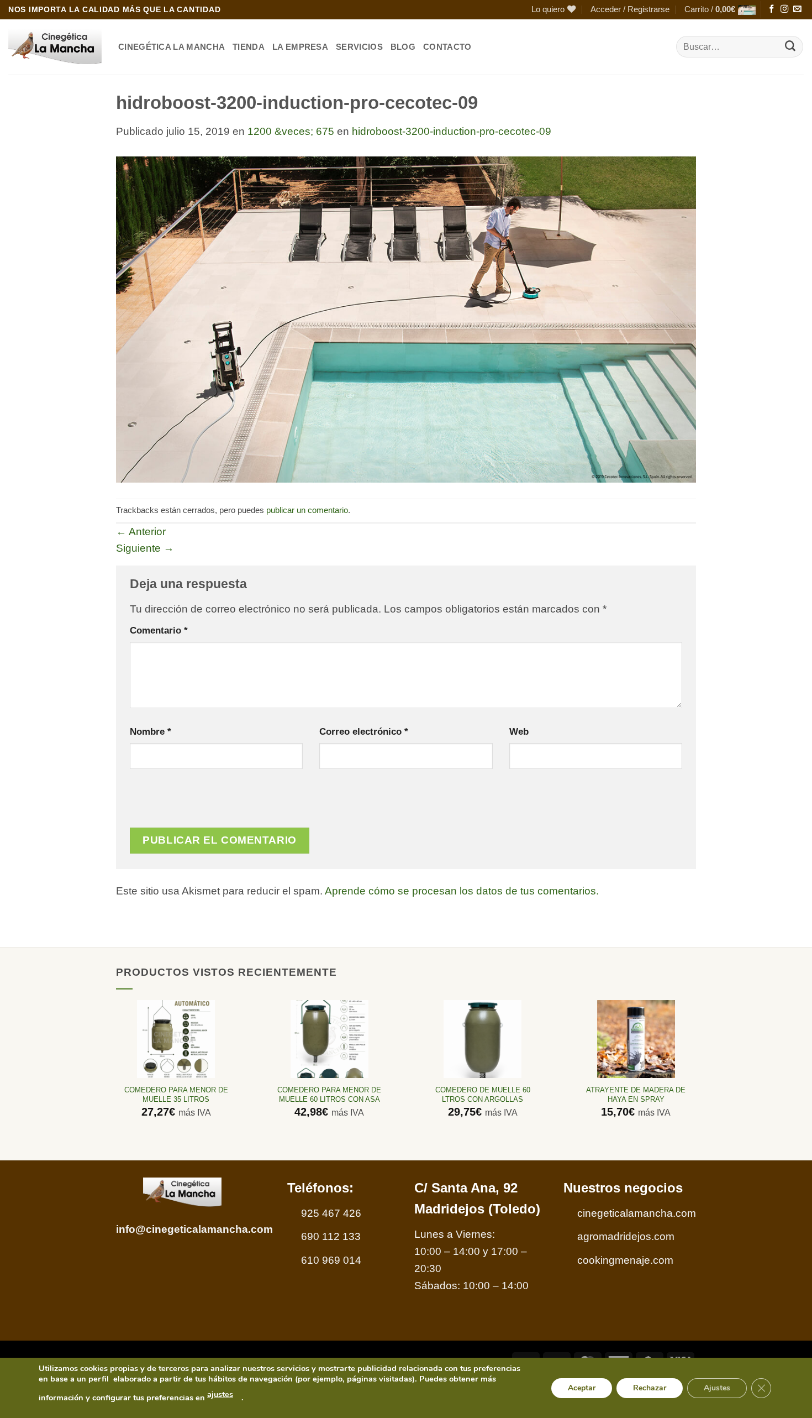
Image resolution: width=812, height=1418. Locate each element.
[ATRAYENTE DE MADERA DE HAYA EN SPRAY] (636, 1039)
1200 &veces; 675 (290, 131)
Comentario (159, 630)
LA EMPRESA (300, 46)
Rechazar (649, 1387)
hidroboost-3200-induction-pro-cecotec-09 (451, 131)
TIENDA (249, 46)
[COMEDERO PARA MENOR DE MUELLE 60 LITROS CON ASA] (329, 1039)
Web (519, 731)
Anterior (141, 531)
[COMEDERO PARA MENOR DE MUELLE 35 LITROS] (176, 1039)
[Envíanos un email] (797, 9)
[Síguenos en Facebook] (772, 9)
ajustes (220, 1394)
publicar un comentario (307, 510)
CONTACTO (447, 46)
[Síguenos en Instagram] (784, 9)
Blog (403, 46)
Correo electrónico (363, 731)
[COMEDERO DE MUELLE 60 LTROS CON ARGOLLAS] (482, 1039)
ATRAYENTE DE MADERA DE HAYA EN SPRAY (636, 1094)
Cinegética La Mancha (171, 46)
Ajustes (717, 1387)
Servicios (359, 46)
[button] (629, 9)
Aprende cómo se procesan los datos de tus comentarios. (462, 891)
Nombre (150, 731)
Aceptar (581, 1387)
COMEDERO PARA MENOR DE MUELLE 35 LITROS (176, 1094)
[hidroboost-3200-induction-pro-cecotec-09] (406, 319)
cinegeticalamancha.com (636, 1213)
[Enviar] (790, 47)
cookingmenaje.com (625, 1260)
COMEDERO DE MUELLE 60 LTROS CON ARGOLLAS (482, 1094)
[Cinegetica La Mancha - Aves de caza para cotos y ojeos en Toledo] (55, 47)
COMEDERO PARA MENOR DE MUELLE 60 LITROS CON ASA (329, 1094)
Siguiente (145, 548)
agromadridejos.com (625, 1236)
